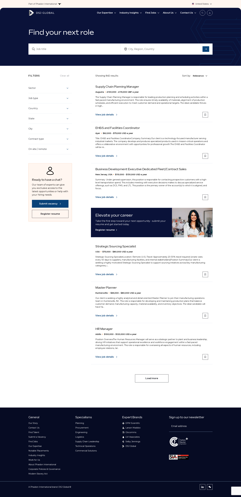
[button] (48, 88)
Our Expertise (105, 12)
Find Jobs (150, 12)
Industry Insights (129, 12)
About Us (168, 12)
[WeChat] (210, 487)
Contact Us (186, 12)
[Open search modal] (202, 13)
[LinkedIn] (202, 487)
